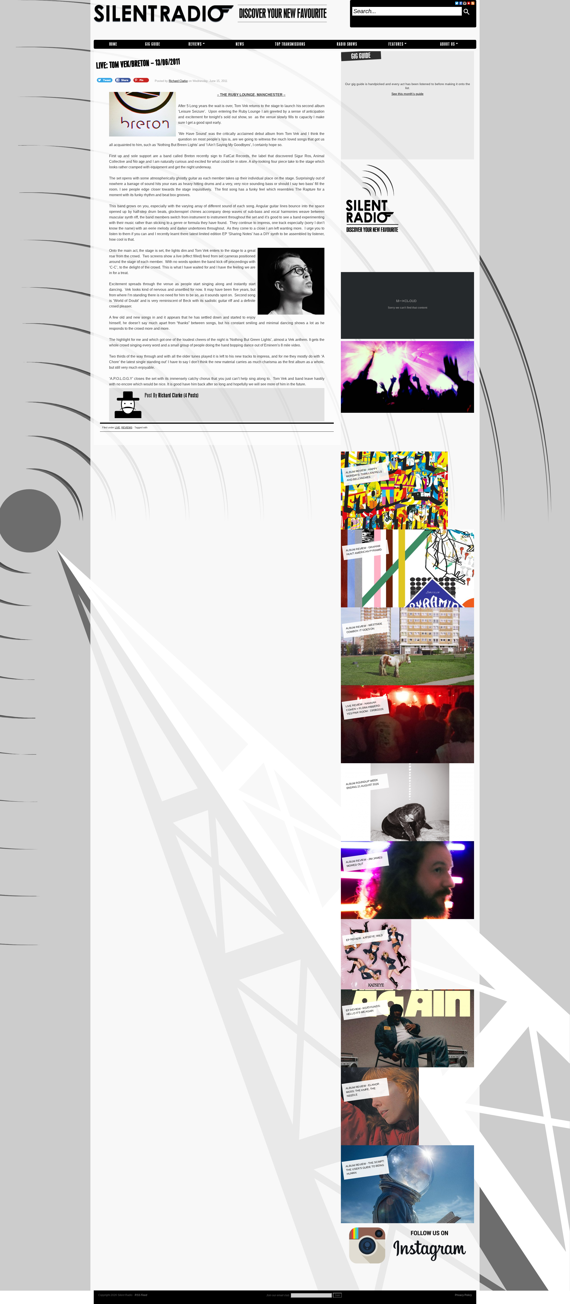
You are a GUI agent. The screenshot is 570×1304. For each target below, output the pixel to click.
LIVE (117, 427)
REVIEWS (195, 44)
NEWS (240, 44)
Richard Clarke (178, 81)
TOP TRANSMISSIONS (290, 44)
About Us (447, 44)
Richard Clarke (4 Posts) (178, 395)
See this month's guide (407, 94)
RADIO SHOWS (347, 44)
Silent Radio (220, 20)
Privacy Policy (463, 1295)
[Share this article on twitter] (105, 80)
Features (396, 44)
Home (113, 44)
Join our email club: (278, 1295)
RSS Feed (141, 1295)
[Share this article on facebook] (123, 80)
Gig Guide (152, 44)
